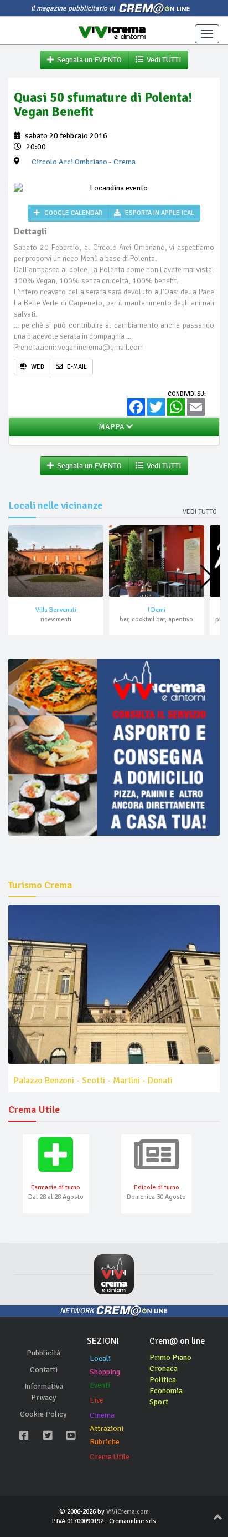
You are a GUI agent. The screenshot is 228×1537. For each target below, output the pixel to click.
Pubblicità (43, 1353)
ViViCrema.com (127, 1512)
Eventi (100, 1385)
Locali (100, 1358)
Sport (158, 1402)
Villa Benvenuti (55, 610)
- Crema (84, 162)
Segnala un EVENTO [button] (88, 59)
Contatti (44, 1369)
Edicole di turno (156, 1187)
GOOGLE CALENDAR (72, 213)
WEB (36, 367)
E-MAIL (76, 367)
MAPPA (110, 426)
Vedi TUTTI (162, 59)
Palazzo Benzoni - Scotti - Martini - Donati (93, 1080)
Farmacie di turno (55, 1187)
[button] (206, 577)
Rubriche (105, 1441)
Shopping (105, 1372)
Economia (166, 1390)
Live (96, 1400)
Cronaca (163, 1368)
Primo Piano (170, 1357)
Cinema (102, 1415)
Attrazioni (106, 1428)
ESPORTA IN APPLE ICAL (158, 213)
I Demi (156, 610)
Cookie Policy (43, 1414)
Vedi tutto (200, 512)
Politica (162, 1379)
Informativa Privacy (43, 1392)
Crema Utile (109, 1456)
